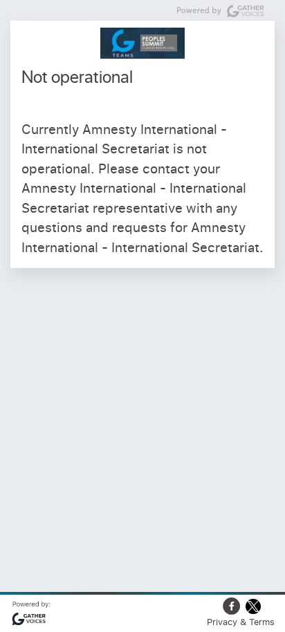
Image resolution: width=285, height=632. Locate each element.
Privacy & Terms (241, 621)
